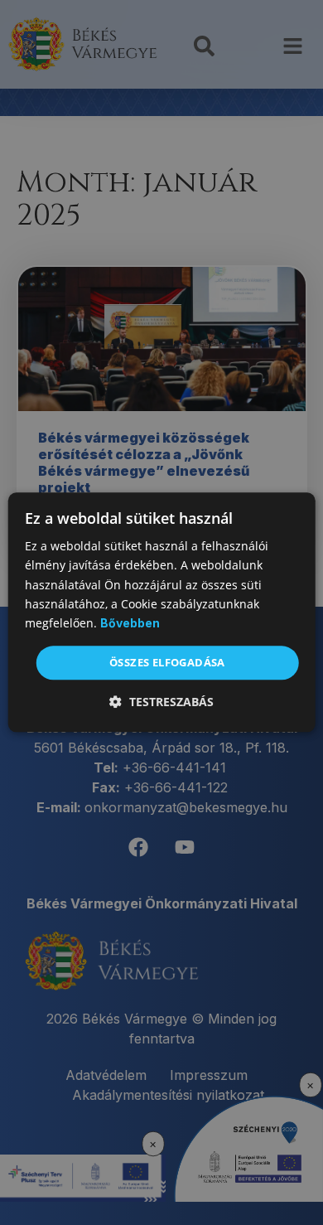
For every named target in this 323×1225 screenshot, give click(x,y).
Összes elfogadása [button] (167, 662)
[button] (161, 702)
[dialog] (162, 612)
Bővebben (130, 623)
